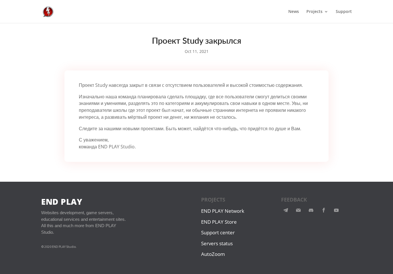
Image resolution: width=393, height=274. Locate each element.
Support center (218, 232)
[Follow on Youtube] (336, 210)
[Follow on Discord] (311, 210)
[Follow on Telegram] (285, 210)
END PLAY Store (219, 222)
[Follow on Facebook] (323, 210)
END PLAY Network (222, 211)
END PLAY (61, 201)
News (293, 11)
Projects (314, 11)
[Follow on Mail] (298, 210)
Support (344, 11)
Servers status (217, 243)
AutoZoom (213, 254)
